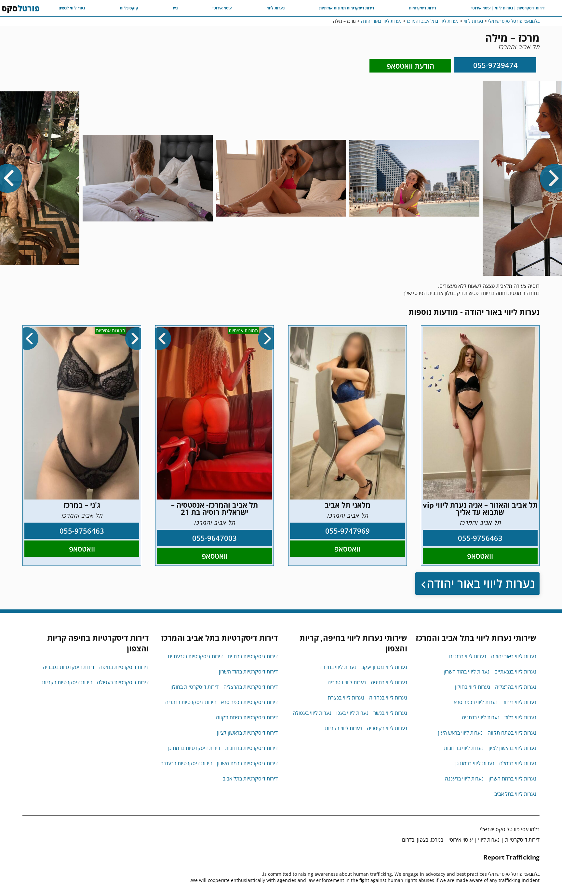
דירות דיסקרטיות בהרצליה (250, 686)
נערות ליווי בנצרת (346, 697)
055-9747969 (347, 531)
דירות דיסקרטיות (422, 8)
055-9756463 (480, 538)
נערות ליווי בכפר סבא (476, 702)
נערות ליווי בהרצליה (515, 686)
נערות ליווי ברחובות (464, 748)
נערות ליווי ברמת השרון (512, 778)
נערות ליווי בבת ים (467, 656)
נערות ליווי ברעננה (464, 778)
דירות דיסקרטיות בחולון (194, 686)
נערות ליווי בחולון (472, 686)
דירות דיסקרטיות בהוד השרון (248, 671)
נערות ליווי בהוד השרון (466, 671)
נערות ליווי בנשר (390, 712)
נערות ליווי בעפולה (312, 712)
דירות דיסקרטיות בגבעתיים (195, 656)
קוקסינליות (129, 8)
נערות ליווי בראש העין (460, 732)
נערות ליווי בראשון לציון (512, 748)
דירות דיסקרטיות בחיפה (124, 667)
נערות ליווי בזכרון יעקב (384, 667)
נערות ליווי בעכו (352, 712)
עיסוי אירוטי (222, 8)
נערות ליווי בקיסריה (387, 728)
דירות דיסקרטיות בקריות (67, 682)
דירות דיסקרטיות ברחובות (251, 748)
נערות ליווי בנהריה (388, 697)
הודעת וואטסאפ (410, 66)
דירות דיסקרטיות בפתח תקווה (247, 717)
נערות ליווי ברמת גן (474, 763)
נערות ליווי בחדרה (337, 667)
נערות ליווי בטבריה (347, 682)
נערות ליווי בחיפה (389, 682)
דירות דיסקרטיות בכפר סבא (249, 702)
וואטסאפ (480, 556)
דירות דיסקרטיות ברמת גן (194, 748)
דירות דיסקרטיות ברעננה (186, 763)
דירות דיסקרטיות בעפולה (123, 682)
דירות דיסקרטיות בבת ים (253, 656)
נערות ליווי (276, 8)
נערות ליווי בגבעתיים (515, 671)
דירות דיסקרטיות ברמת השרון (247, 763)
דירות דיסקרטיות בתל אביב (250, 778)
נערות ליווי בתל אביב (515, 793)
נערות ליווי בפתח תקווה (512, 732)
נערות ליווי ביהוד (519, 702)
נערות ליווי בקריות (343, 728)
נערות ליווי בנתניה (481, 717)
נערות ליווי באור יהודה (481, 584)
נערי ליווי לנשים (72, 8)
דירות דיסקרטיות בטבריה (68, 667)
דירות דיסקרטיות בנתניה (190, 702)
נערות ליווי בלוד (520, 717)
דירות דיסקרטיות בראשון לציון (247, 732)
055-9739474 (495, 65)
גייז (175, 8)
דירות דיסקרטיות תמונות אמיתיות (346, 8)
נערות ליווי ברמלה (517, 763)
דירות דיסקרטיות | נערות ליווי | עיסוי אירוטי (508, 8)
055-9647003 (214, 538)
